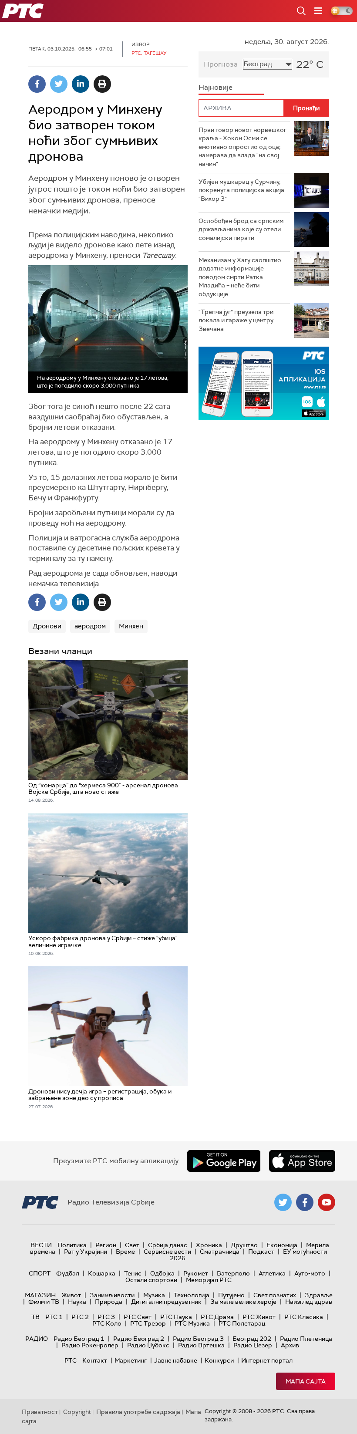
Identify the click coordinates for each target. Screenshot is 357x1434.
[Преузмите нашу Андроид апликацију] (223, 1161)
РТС (70, 1360)
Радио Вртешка (201, 1345)
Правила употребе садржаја (138, 1412)
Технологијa (191, 1295)
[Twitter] (58, 84)
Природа (108, 1302)
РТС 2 (80, 1317)
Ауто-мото (309, 1273)
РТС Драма (217, 1317)
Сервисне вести (167, 1251)
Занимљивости (112, 1295)
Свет (132, 1245)
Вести (41, 1245)
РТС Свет (138, 1317)
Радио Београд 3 (198, 1339)
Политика (72, 1245)
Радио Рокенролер (89, 1345)
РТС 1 (54, 1317)
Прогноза (221, 64)
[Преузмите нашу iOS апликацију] (302, 1161)
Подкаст (261, 1251)
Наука (77, 1302)
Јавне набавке (175, 1360)
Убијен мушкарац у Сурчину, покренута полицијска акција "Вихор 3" (241, 190)
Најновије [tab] (215, 87)
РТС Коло (106, 1323)
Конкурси (219, 1360)
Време (125, 1251)
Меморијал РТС (209, 1280)
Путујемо (231, 1295)
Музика (154, 1295)
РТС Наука (176, 1317)
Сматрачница (219, 1251)
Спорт (40, 1273)
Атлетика (272, 1273)
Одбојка (162, 1273)
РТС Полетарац (242, 1323)
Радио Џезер (252, 1345)
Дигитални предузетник (166, 1302)
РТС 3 (106, 1317)
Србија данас (167, 1245)
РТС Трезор (148, 1323)
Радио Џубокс (148, 1345)
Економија (281, 1245)
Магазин (40, 1295)
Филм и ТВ (43, 1302)
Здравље (319, 1295)
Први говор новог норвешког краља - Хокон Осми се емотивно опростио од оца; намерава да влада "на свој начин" (242, 147)
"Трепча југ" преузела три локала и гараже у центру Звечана (236, 320)
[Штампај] (102, 84)
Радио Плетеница (306, 1339)
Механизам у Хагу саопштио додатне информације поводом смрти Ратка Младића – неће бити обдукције (240, 277)
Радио (36, 1339)
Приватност (40, 1412)
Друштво (244, 1245)
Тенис (132, 1273)
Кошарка (101, 1273)
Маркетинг (131, 1360)
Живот (71, 1295)
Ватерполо (233, 1273)
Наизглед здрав (308, 1302)
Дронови (47, 626)
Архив (290, 1345)
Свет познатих (274, 1295)
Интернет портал (267, 1360)
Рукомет (195, 1273)
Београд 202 (251, 1339)
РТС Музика (192, 1323)
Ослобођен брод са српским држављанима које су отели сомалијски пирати (241, 229)
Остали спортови (151, 1280)
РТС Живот (259, 1317)
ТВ (35, 1317)
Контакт (94, 1360)
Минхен (131, 626)
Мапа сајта (306, 1381)
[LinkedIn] (80, 84)
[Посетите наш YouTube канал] (326, 1202)
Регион (105, 1245)
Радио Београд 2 (138, 1339)
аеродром (90, 626)
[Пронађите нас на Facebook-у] (304, 1202)
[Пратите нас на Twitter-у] (283, 1202)
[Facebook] (37, 84)
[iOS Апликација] (264, 383)
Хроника (209, 1245)
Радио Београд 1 (79, 1339)
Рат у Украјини (85, 1251)
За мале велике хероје (243, 1302)
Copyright (77, 1412)
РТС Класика (303, 1317)
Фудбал (67, 1273)
